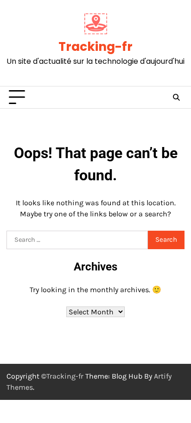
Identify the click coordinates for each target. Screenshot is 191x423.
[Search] (176, 97)
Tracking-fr (95, 46)
